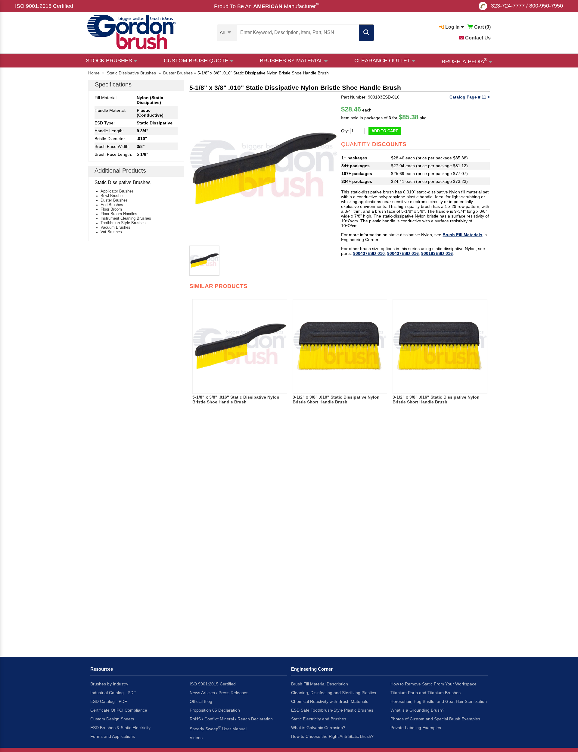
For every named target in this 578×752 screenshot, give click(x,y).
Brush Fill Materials (462, 234)
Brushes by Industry (109, 684)
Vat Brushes (111, 232)
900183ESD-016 (437, 253)
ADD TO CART (384, 131)
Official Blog (201, 701)
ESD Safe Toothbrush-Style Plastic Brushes (332, 710)
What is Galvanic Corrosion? (318, 727)
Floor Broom (111, 209)
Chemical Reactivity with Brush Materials (329, 701)
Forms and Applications (112, 736)
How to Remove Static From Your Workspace (433, 684)
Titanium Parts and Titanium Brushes (425, 692)
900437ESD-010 (369, 253)
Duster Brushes (114, 200)
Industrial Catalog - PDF (113, 692)
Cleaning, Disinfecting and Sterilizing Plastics (333, 692)
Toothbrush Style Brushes (123, 223)
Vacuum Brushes (115, 227)
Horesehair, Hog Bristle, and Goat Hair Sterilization (438, 701)
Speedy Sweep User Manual (218, 728)
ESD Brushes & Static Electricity (120, 727)
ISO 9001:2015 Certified (44, 6)
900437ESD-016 (403, 253)
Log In (452, 27)
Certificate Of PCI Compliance (118, 710)
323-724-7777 (508, 6)
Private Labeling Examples (415, 727)
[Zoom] (263, 169)
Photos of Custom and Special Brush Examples (435, 718)
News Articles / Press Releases (219, 692)
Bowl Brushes (113, 195)
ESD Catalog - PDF (108, 701)
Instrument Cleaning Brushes (126, 218)
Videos (196, 737)
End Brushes (112, 204)
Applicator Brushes (117, 191)
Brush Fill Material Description (319, 684)
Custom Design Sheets (112, 718)
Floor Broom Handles (119, 214)
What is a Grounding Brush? (417, 710)
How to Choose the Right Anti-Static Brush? (332, 736)
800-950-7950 (546, 6)
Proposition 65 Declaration (215, 710)
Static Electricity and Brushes (318, 718)
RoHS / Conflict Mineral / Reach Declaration (231, 718)
